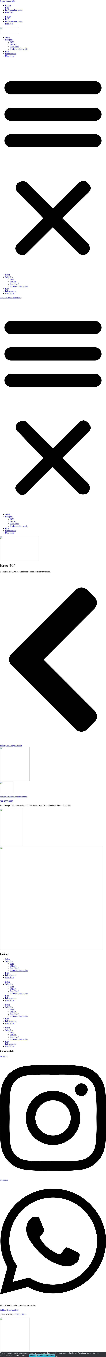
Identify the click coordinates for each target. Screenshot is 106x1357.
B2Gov (8, 5)
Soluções (9, 40)
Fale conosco (10, 54)
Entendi (32, 1356)
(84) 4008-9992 (6, 801)
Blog (7, 51)
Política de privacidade (9, 1310)
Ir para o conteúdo (7, 1)
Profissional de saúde (13, 10)
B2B (7, 8)
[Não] (56, 1356)
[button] (53, 165)
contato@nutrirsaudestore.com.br (13, 797)
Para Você (9, 12)
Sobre (7, 37)
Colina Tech (21, 1314)
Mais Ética (9, 56)
